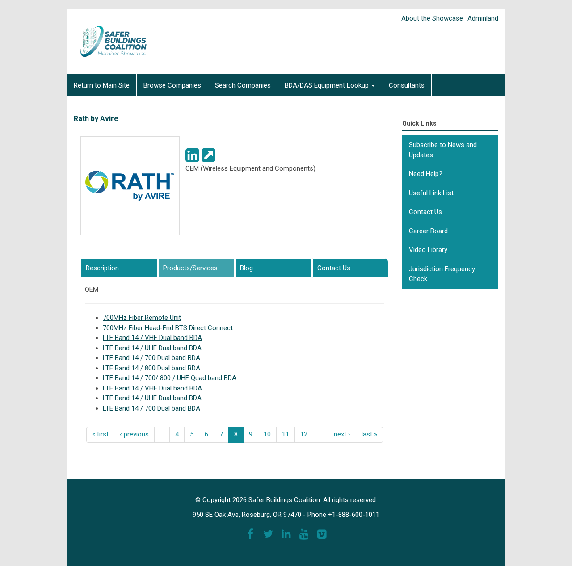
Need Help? (425, 174)
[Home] (107, 35)
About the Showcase (432, 18)
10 (267, 434)
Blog (246, 268)
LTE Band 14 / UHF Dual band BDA (152, 348)
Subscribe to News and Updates (443, 150)
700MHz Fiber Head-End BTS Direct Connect (168, 328)
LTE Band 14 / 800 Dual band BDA (151, 368)
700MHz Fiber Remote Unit (142, 318)
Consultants (407, 85)
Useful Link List (431, 193)
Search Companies (243, 85)
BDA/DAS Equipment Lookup (327, 85)
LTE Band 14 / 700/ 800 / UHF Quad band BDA (169, 378)
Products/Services (199, 268)
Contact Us (333, 268)
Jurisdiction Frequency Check (442, 274)
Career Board (428, 231)
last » (369, 434)
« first (100, 434)
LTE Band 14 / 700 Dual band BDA (151, 358)
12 (303, 434)
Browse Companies (172, 85)
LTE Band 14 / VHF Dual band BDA (152, 338)
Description (102, 268)
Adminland (482, 18)
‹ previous (134, 434)
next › (342, 434)
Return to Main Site (102, 85)
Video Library (428, 250)
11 (285, 434)
